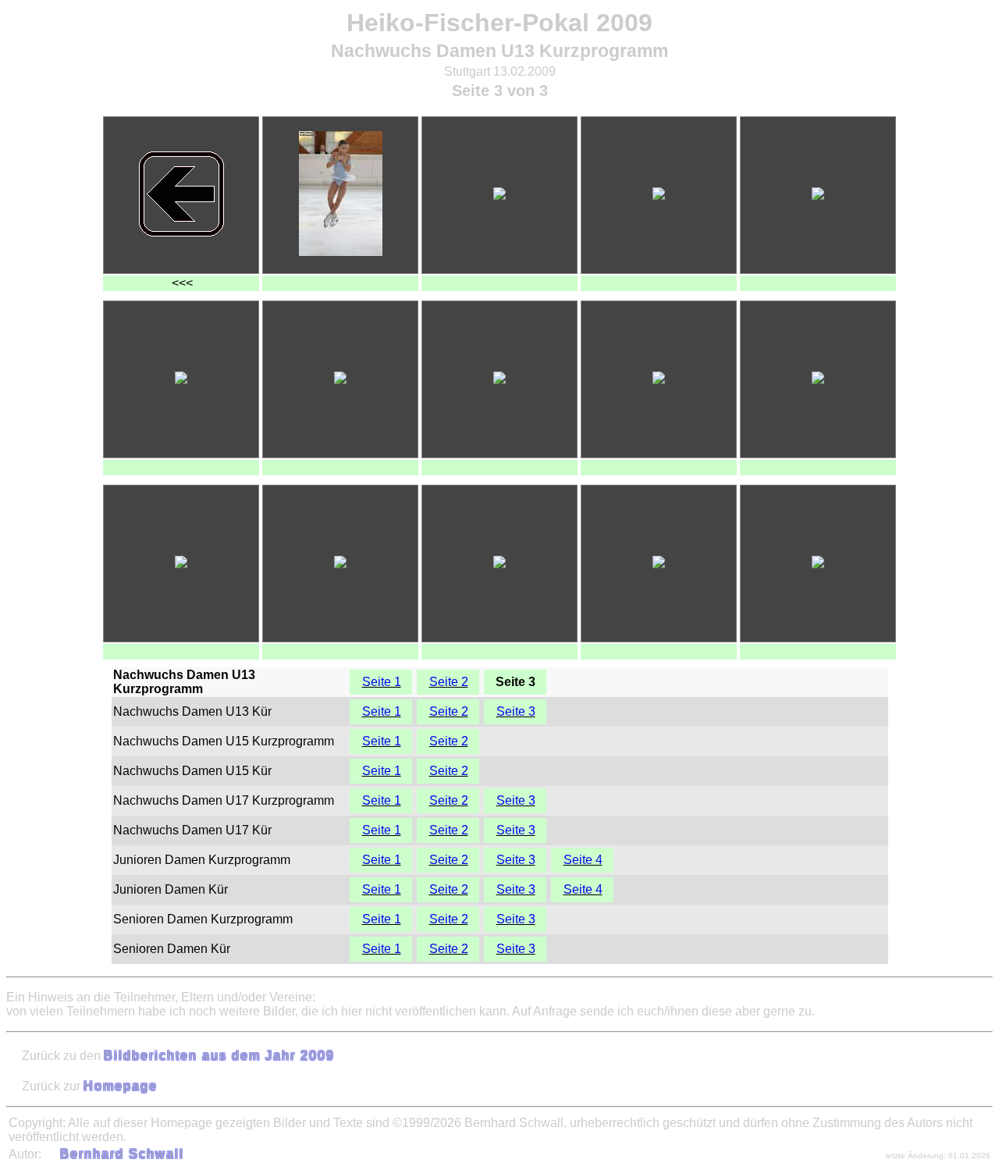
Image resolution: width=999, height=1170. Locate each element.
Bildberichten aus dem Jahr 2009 (219, 1055)
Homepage (121, 1086)
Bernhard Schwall (122, 1154)
